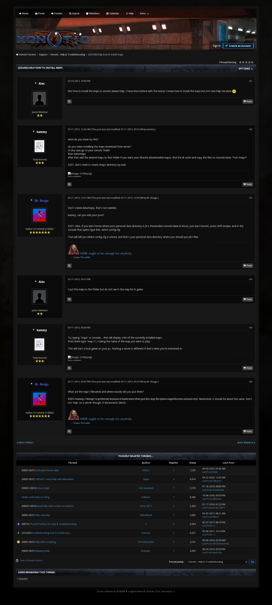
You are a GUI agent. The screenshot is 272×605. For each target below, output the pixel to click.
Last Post (207, 472)
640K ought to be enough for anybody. (106, 253)
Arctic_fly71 (146, 506)
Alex (42, 83)
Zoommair (218, 490)
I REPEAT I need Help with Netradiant (54, 479)
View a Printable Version (31, 560)
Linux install (43, 488)
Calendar (114, 13)
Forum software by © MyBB (111, 591)
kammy (42, 132)
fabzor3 (217, 480)
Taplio (146, 479)
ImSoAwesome (146, 542)
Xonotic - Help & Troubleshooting (68, 54)
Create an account (240, 46)
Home (24, 13)
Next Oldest (26, 442)
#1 (250, 81)
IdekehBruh (146, 515)
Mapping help (42, 550)
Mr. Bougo (152, 198)
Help (131, 13)
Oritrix (145, 470)
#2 (250, 129)
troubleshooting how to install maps (51, 533)
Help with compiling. (45, 542)
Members (94, 13)
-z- (146, 524)
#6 (250, 381)
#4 (250, 279)
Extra (142, 13)
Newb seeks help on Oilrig (36, 497)
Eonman (146, 533)
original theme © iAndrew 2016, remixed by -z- (151, 591)
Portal (41, 13)
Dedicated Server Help (47, 470)
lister (215, 472)
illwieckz (217, 498)
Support (43, 54)
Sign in (217, 45)
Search (75, 13)
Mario (216, 516)
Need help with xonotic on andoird (55, 506)
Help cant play (42, 515)
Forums (58, 13)
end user (217, 552)
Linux (77, 257)
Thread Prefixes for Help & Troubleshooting (53, 524)
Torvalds (85, 257)
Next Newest (245, 442)
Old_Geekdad (146, 488)
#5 (250, 327)
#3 (250, 198)
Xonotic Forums (27, 54)
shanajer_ (146, 550)
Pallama (146, 497)
